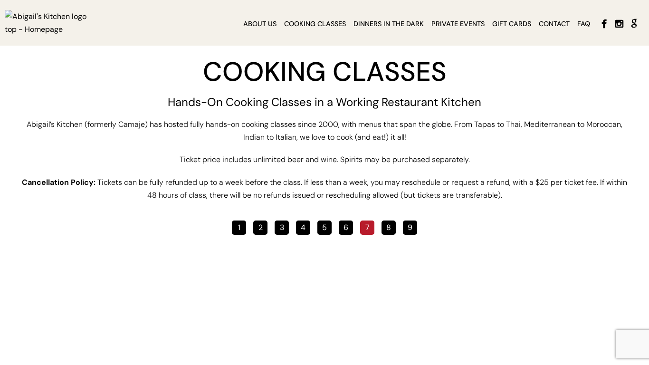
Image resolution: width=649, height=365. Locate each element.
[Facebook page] (603, 23)
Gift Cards (511, 23)
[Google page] (634, 23)
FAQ (583, 23)
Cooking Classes (315, 23)
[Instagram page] (619, 23)
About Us (260, 23)
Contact (554, 23)
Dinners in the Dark (388, 23)
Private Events (458, 23)
